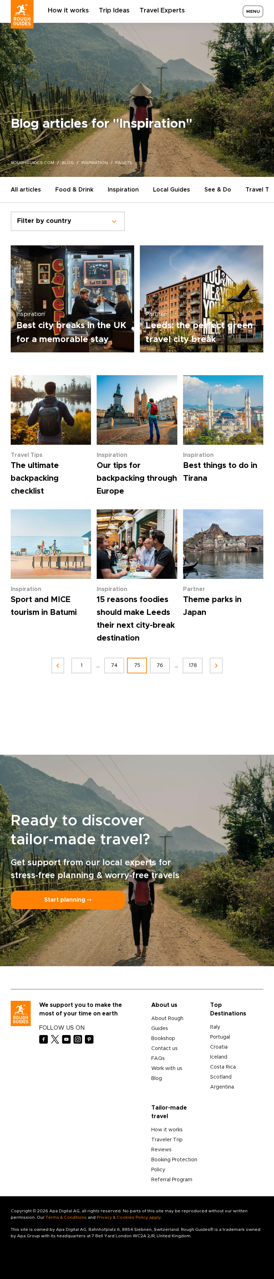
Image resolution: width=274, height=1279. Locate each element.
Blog (156, 1078)
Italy (215, 1027)
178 (193, 665)
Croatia (219, 1047)
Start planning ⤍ (67, 900)
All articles (26, 190)
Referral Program (171, 1179)
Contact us (164, 1048)
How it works (68, 10)
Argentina (222, 1087)
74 (114, 665)
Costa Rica (223, 1067)
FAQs (158, 1058)
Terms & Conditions (66, 1217)
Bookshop (163, 1038)
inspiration (94, 162)
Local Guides (171, 190)
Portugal (220, 1037)
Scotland (221, 1077)
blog (68, 162)
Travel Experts (162, 10)
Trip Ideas (114, 10)
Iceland (218, 1057)
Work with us (166, 1068)
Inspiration (123, 190)
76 (160, 665)
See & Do (217, 190)
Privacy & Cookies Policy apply (129, 1217)
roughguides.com (32, 162)
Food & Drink (74, 190)
